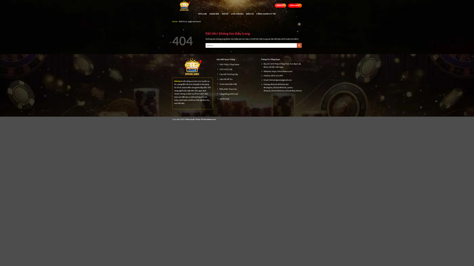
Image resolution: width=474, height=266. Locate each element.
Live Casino (237, 14)
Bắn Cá (250, 14)
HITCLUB (202, 14)
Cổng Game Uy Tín (266, 14)
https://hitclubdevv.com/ (282, 71)
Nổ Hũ (225, 14)
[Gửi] (299, 45)
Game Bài (214, 14)
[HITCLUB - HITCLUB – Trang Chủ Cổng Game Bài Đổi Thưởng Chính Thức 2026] (184, 5)
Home (174, 21)
